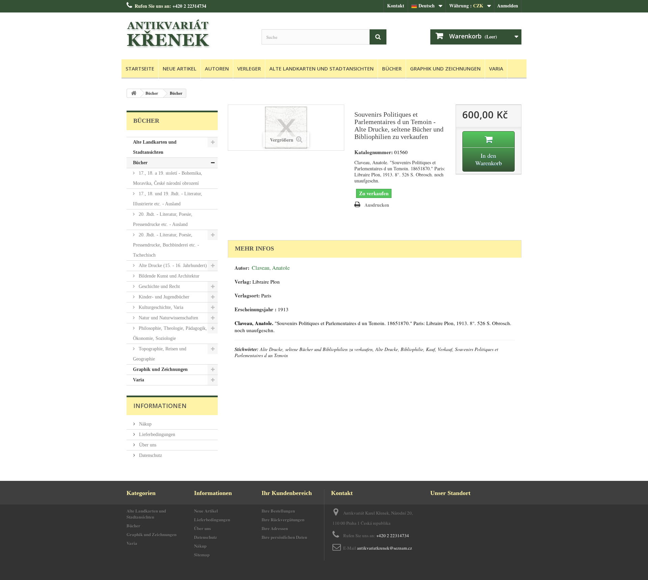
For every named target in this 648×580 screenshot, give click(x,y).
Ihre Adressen (275, 528)
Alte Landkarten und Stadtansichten (321, 68)
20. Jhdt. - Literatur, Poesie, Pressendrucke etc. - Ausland (162, 219)
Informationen (160, 406)
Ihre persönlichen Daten (284, 537)
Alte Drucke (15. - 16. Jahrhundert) (172, 265)
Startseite (140, 68)
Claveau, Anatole (271, 267)
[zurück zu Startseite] (133, 93)
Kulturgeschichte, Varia (160, 307)
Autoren (217, 68)
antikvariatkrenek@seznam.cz (384, 548)
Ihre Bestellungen (278, 511)
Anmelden (507, 5)
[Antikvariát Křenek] (189, 34)
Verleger (249, 68)
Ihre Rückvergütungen (283, 519)
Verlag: (243, 281)
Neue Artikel (179, 68)
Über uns (147, 444)
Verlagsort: (247, 295)
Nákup (145, 424)
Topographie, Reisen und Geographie (159, 353)
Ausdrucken (376, 204)
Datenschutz (150, 455)
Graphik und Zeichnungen (445, 68)
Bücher (392, 68)
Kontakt (395, 5)
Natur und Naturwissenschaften (167, 317)
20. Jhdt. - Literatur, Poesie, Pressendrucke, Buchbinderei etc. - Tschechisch (166, 245)
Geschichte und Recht (158, 286)
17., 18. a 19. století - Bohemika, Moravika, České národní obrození (167, 178)
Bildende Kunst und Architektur (168, 276)
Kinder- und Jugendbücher (163, 296)
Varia (496, 68)
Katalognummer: (373, 152)
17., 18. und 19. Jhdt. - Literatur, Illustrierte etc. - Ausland (167, 198)
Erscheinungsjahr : (255, 309)
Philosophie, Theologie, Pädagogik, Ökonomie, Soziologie (170, 333)
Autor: (242, 267)
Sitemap (202, 554)
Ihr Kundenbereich (287, 493)
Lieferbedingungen (156, 434)
